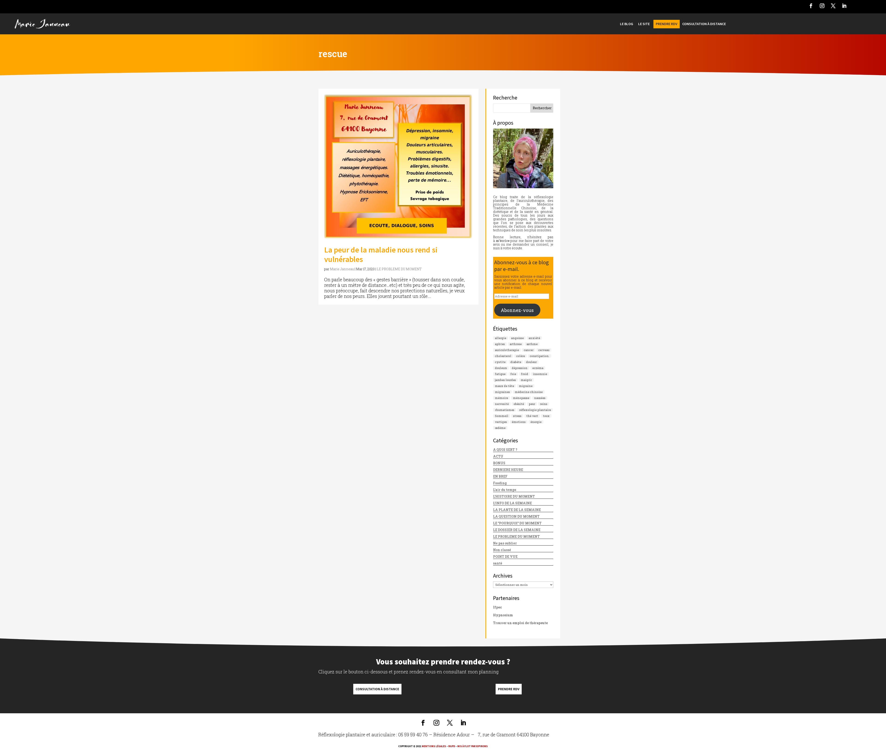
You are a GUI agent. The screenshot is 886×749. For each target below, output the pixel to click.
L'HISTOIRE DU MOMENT (514, 496)
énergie (536, 421)
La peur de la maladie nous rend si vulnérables (380, 254)
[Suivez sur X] (833, 5)
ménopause (521, 397)
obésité (519, 403)
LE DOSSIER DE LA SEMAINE (516, 530)
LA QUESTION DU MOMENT (516, 516)
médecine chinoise (529, 392)
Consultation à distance (377, 689)
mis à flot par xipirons (472, 746)
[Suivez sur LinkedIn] (844, 5)
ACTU (498, 456)
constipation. (539, 356)
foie (513, 374)
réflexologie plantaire (535, 409)
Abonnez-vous (517, 310)
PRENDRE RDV (666, 24)
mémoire (501, 397)
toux (546, 415)
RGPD (451, 746)
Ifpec (497, 607)
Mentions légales (434, 746)
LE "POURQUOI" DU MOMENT (517, 523)
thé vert (532, 415)
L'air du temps (504, 490)
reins (543, 403)
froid (524, 374)
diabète (515, 362)
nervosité (502, 403)
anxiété (534, 338)
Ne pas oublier (505, 543)
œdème (500, 427)
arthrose (516, 344)
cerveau (543, 350)
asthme (532, 344)
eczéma (537, 368)
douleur (531, 362)
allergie (500, 338)
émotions (519, 421)
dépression (519, 368)
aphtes (500, 344)
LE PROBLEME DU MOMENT (399, 269)
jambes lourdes (505, 380)
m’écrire (502, 240)
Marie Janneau (342, 269)
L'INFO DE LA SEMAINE (512, 503)
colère (520, 356)
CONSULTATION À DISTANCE (704, 24)
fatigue (500, 374)
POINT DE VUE (505, 556)
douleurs (501, 368)
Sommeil (501, 415)
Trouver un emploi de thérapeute (520, 623)
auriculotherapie (507, 350)
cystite (500, 362)
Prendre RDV (508, 689)
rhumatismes (504, 409)
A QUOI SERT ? (505, 449)
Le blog (626, 24)
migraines (502, 392)
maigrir (526, 380)
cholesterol (503, 356)
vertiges (501, 421)
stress (517, 415)
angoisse (517, 338)
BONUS (499, 463)
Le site (644, 24)
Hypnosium (503, 615)
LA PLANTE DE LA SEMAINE (517, 510)
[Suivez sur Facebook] (811, 5)
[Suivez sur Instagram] (822, 5)
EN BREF (500, 476)
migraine (526, 386)
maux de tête (504, 386)
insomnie (540, 374)
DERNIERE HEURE (508, 469)
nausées (539, 397)
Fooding (500, 483)
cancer (528, 350)
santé (497, 563)
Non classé (502, 550)
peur (532, 403)
